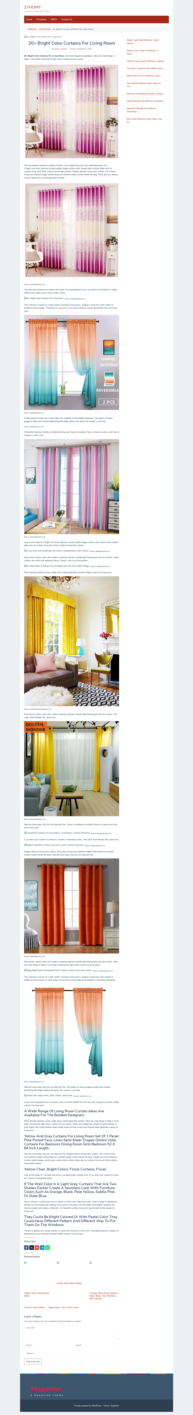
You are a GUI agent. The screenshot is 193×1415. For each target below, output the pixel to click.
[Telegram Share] (42, 1247)
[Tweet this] (31, 1247)
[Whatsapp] (47, 1247)
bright (57, 1307)
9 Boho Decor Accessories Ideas (36, 1294)
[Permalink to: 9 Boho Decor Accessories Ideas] (39, 1276)
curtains (69, 1307)
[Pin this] (37, 1247)
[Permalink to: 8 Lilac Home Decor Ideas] (72, 1271)
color (63, 1307)
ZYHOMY (32, 7)
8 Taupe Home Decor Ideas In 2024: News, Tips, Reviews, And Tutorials (103, 1295)
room (76, 1307)
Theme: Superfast (111, 1405)
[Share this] (26, 1247)
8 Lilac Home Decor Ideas (69, 1283)
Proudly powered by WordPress (87, 1405)
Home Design (39, 1307)
